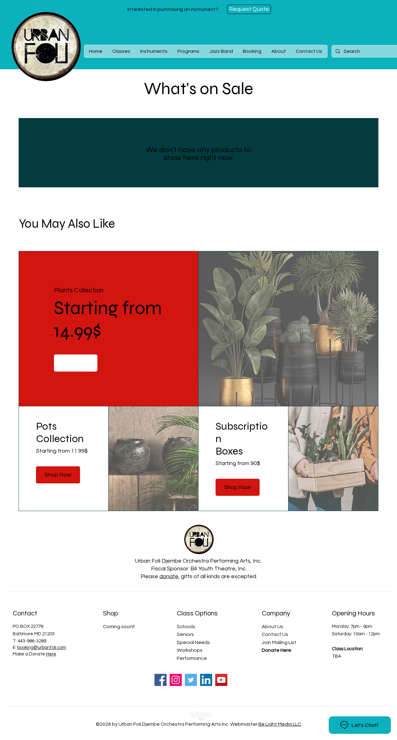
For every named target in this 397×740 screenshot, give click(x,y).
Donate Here (276, 650)
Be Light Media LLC (279, 725)
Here (51, 654)
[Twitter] (191, 680)
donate (168, 576)
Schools (186, 626)
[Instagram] (176, 680)
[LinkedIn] (206, 680)
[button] (121, 51)
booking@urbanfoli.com (41, 647)
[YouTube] (221, 680)
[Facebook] (160, 680)
